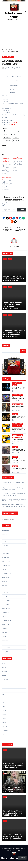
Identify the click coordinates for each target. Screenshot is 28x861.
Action (3, 663)
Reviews (4, 718)
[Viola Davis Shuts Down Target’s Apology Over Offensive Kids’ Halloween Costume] (7, 165)
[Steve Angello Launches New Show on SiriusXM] (18, 163)
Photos (4, 714)
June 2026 (4, 538)
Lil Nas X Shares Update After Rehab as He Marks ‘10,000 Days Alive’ (13, 494)
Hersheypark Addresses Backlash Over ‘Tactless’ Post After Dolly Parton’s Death (13, 505)
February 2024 (6, 648)
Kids (3, 695)
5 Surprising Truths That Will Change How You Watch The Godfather (19, 417)
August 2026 (5, 530)
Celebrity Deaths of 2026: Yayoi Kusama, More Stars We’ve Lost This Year (13, 483)
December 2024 (6, 608)
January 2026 (5, 557)
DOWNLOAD (14, 122)
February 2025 (6, 601)
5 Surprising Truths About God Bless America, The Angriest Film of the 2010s (18, 442)
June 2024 (4, 632)
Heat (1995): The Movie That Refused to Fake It (18, 388)
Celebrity (4, 671)
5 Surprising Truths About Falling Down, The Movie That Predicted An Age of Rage (19, 451)
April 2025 (5, 593)
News (9, 258)
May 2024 (4, 636)
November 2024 (6, 612)
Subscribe (21, 209)
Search (6, 346)
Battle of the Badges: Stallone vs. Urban (18, 407)
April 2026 (5, 546)
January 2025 (5, 605)
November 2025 (6, 565)
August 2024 (5, 624)
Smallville (4, 726)
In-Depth (15, 383)
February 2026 (6, 553)
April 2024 (5, 640)
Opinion (14, 385)
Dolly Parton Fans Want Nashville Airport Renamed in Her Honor (13, 488)
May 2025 (4, 589)
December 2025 (6, 561)
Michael (8, 68)
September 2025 (6, 573)
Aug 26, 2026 (15, 280)
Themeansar (18, 850)
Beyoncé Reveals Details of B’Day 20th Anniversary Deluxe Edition (13, 304)
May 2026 (4, 542)
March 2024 (5, 644)
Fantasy (4, 683)
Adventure (5, 667)
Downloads (5, 56)
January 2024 (5, 652)
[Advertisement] (14, 34)
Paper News (10, 850)
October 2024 (5, 616)
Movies (20, 423)
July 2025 (4, 581)
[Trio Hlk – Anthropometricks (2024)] (7, 182)
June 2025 (4, 585)
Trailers (4, 734)
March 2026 (5, 550)
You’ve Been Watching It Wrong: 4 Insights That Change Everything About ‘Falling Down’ (19, 461)
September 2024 (6, 620)
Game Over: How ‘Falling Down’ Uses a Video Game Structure (19, 470)
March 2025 (5, 597)
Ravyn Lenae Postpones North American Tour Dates (13, 277)
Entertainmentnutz (14, 15)
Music (11, 56)
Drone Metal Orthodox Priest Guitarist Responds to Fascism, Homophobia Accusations (14, 333)
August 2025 (5, 577)
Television (5, 730)
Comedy (4, 675)
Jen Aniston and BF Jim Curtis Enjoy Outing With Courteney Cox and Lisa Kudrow (14, 500)
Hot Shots (4, 687)
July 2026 (4, 534)
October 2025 (5, 569)
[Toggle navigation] (3, 11)
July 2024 (4, 628)
